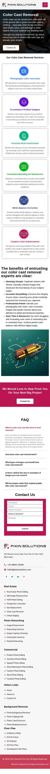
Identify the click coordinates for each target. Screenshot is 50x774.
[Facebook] (6, 576)
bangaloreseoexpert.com (39, 764)
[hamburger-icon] (45, 4)
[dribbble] (24, 576)
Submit (25, 528)
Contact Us (11, 48)
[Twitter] (12, 576)
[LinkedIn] (18, 576)
